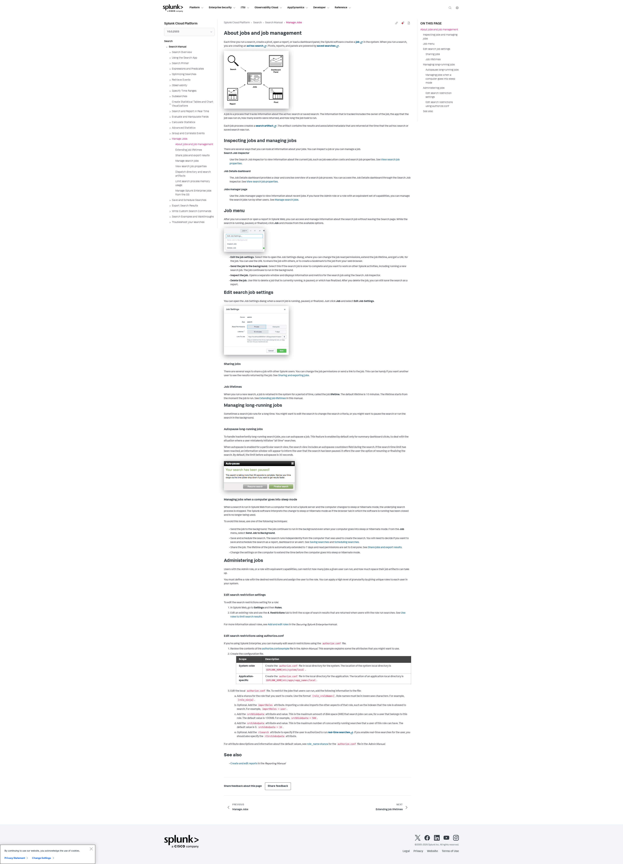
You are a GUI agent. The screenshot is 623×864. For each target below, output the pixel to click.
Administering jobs (433, 88)
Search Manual (274, 23)
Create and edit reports (243, 763)
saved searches (326, 46)
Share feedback (278, 786)
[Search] (450, 7)
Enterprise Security (220, 7)
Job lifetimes (433, 59)
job (358, 42)
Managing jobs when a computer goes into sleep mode (440, 79)
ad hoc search (255, 46)
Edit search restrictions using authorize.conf (439, 104)
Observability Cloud (266, 7)
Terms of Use (450, 851)
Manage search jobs (286, 200)
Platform (194, 7)
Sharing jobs (433, 54)
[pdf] (409, 23)
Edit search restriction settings (439, 95)
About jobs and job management (439, 30)
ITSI (243, 7)
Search (257, 23)
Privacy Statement (15, 858)
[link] (396, 23)
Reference (341, 7)
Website (432, 851)
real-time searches (339, 732)
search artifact (264, 126)
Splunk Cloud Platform (237, 23)
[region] (47, 854)
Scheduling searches (346, 542)
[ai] (402, 23)
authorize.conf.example (275, 649)
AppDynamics (295, 7)
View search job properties (262, 182)
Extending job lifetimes (272, 398)
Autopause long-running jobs (442, 70)
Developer (319, 7)
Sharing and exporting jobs (293, 375)
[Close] (91, 848)
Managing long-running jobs (439, 65)
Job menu (428, 44)
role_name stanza (317, 744)
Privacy (418, 851)
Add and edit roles (278, 625)
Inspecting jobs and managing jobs (440, 37)
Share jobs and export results (385, 547)
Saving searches (319, 542)
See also (428, 111)
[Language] (457, 7)
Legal (406, 851)
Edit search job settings (436, 49)
